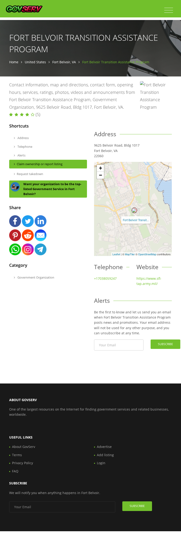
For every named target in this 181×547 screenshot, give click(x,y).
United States (35, 62)
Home (13, 62)
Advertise (104, 446)
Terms (17, 455)
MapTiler (130, 254)
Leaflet (116, 254)
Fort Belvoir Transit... (136, 220)
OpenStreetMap (147, 254)
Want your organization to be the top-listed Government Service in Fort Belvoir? (52, 189)
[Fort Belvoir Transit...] (134, 210)
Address (23, 138)
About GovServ (23, 446)
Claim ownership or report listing (39, 164)
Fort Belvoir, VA (64, 62)
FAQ (15, 471)
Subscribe (165, 344)
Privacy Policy (22, 463)
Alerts (21, 155)
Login (101, 463)
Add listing (105, 455)
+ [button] (100, 168)
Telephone (24, 146)
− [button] (100, 175)
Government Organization (35, 277)
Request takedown (30, 174)
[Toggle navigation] (168, 10)
